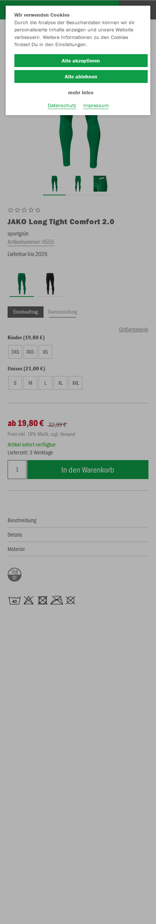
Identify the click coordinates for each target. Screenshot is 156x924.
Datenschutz (62, 105)
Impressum (96, 105)
